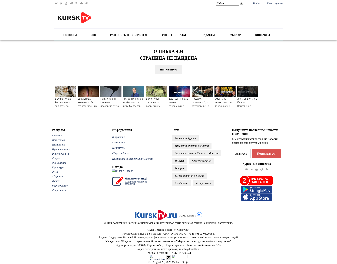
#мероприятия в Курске (189, 175)
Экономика (59, 162)
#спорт (179, 168)
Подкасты (207, 35)
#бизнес (179, 160)
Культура (58, 167)
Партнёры (118, 148)
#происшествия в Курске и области (197, 153)
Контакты (262, 35)
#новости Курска (185, 138)
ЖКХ (55, 172)
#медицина (181, 183)
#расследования (201, 160)
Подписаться (266, 153)
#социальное (203, 183)
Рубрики (235, 35)
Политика (58, 144)
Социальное (59, 190)
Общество (58, 140)
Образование (60, 185)
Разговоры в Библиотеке (129, 35)
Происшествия (61, 149)
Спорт (56, 158)
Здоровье (57, 176)
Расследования (61, 153)
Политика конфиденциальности (132, 158)
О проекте (118, 137)
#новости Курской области (192, 145)
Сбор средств (120, 153)
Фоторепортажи (173, 35)
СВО (93, 35)
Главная (57, 135)
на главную (168, 69)
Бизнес (56, 181)
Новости (70, 35)
